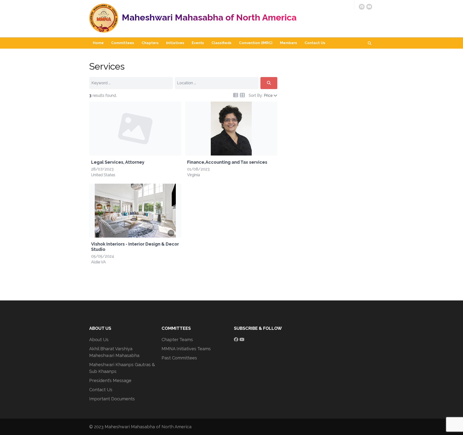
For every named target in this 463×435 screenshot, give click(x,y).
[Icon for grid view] (242, 95)
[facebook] (362, 7)
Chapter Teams (177, 339)
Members (288, 43)
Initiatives (175, 43)
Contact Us (315, 43)
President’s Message (110, 380)
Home (98, 43)
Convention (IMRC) (255, 43)
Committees (122, 43)
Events (198, 43)
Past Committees (179, 357)
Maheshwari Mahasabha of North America (209, 17)
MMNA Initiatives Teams (186, 348)
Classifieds (221, 43)
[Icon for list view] (235, 95)
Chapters (150, 43)
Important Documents (112, 398)
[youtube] (369, 7)
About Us (99, 339)
